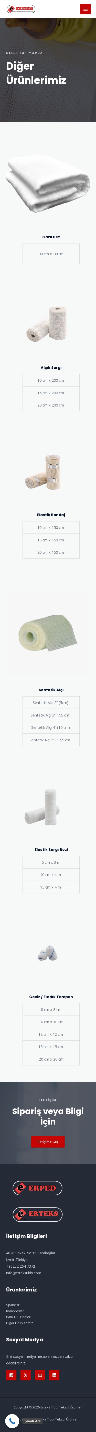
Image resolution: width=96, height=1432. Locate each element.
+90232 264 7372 (20, 1266)
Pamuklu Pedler (18, 1317)
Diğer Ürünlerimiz (19, 1323)
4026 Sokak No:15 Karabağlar (30, 1253)
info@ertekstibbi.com (23, 1272)
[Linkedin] (54, 1375)
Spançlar (12, 1304)
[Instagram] (11, 1375)
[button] (48, 1142)
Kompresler (15, 1311)
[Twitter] (25, 1375)
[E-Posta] (40, 1375)
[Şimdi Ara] (12, 1421)
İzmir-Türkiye (17, 1259)
